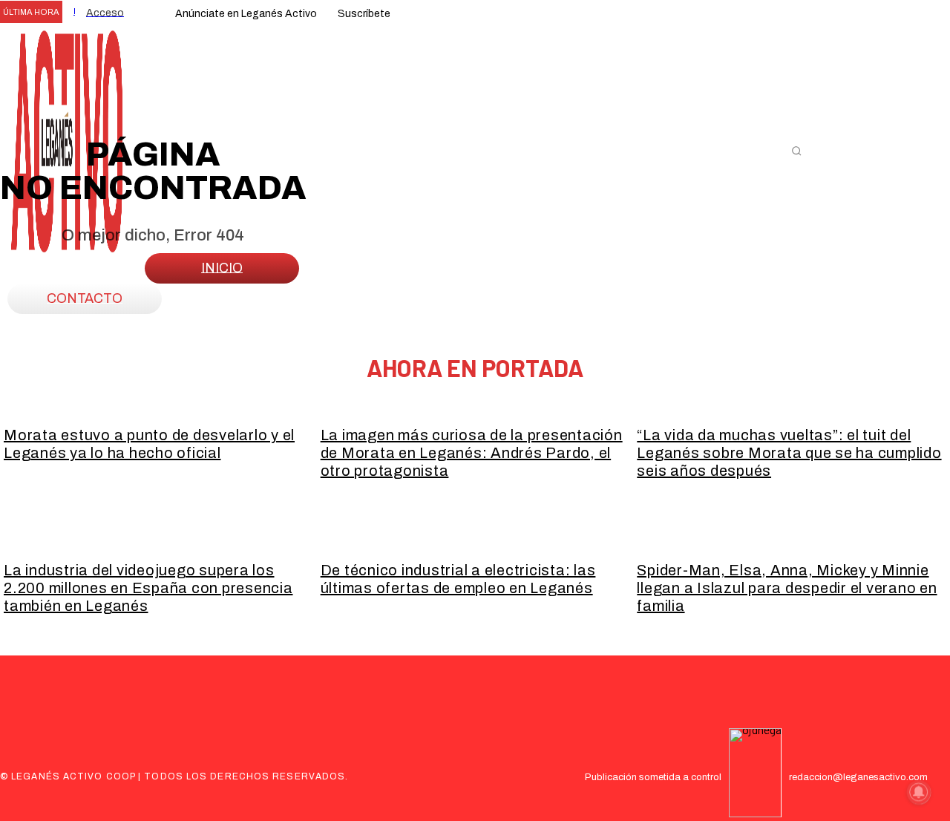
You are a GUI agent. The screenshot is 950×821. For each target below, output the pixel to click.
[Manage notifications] (919, 792)
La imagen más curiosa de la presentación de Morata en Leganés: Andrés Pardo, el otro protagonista (472, 453)
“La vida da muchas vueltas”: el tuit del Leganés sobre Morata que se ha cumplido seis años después (789, 453)
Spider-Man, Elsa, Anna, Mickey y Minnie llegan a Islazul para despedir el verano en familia (787, 588)
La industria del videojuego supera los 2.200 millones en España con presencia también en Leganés (148, 588)
